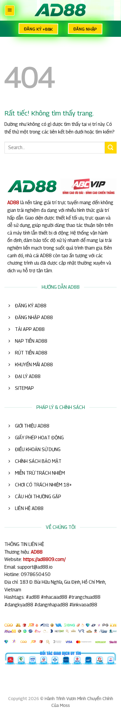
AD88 (13, 202)
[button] (9, 10)
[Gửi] (111, 147)
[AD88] (60, 10)
